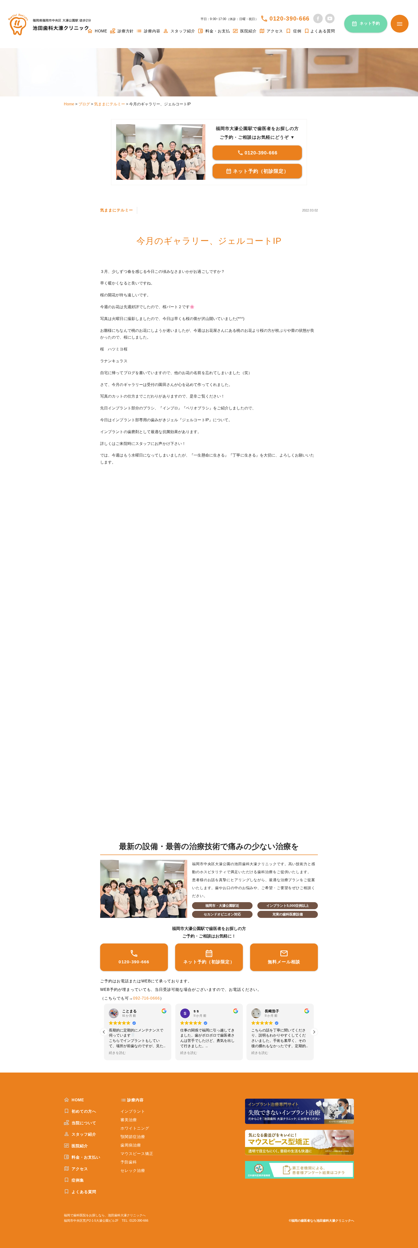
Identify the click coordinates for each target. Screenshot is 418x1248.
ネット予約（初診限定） (261, 171)
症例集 (77, 1180)
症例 (296, 31)
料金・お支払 (217, 31)
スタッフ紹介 (182, 31)
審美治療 (128, 1120)
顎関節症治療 (132, 1137)
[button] (314, 1032)
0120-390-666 (289, 18)
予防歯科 (128, 1162)
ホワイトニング (134, 1128)
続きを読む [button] (117, 1053)
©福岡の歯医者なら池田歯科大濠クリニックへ (321, 1220)
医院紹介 (248, 31)
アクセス (274, 31)
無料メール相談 (284, 961)
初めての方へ (83, 1111)
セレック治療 (132, 1170)
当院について (83, 1123)
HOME (100, 31)
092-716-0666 (146, 998)
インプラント (132, 1111)
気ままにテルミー (116, 210)
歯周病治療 (130, 1145)
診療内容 (151, 31)
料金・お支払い (85, 1157)
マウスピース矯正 (136, 1154)
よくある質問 (322, 31)
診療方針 (125, 31)
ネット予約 (370, 23)
